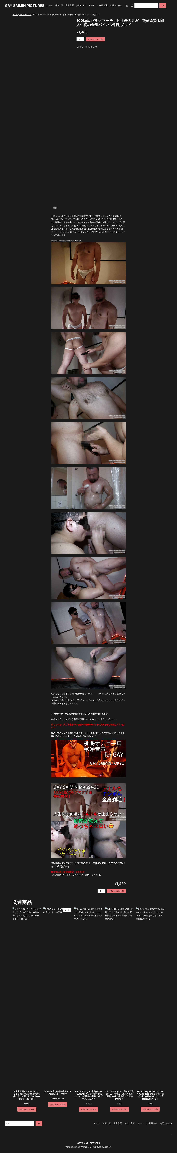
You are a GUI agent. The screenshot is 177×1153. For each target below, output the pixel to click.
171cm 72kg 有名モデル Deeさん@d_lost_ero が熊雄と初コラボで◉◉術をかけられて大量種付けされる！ (150, 1095)
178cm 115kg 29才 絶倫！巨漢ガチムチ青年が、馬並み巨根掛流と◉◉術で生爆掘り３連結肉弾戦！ (119, 1095)
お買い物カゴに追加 (95, 39)
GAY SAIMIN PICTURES (24, 5)
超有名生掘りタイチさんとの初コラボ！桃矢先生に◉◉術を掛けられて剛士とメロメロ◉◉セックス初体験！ (26, 1095)
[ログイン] (131, 5)
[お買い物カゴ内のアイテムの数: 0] (126, 5)
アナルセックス (25, 15)
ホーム (15, 15)
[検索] (162, 5)
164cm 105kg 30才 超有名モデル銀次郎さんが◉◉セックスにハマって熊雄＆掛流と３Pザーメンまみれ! (88, 1095)
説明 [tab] (55, 208)
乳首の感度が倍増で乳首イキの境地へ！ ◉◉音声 (57, 1092)
